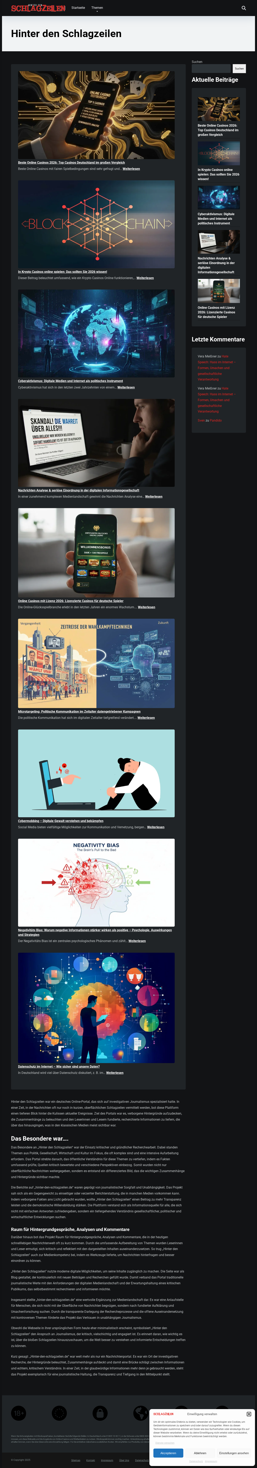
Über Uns (124, 1460)
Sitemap (75, 1460)
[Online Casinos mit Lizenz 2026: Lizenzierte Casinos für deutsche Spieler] (96, 553)
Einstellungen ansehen (234, 1453)
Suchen (197, 62)
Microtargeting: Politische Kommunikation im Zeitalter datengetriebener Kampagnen (79, 711)
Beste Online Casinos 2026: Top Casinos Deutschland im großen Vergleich (71, 162)
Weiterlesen (131, 169)
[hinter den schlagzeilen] (38, 6)
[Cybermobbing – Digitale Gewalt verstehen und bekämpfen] (96, 774)
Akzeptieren (168, 1453)
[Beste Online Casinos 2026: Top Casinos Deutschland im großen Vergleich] (96, 115)
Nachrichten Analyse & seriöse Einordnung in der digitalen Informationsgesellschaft (78, 490)
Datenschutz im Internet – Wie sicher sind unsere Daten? (59, 1066)
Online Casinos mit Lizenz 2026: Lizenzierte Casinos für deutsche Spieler (70, 601)
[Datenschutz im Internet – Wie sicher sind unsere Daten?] (96, 1008)
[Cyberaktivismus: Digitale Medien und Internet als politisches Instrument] (96, 334)
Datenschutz (196, 1461)
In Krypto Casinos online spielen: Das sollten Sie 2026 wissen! (62, 272)
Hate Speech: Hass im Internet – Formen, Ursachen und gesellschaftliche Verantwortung (217, 367)
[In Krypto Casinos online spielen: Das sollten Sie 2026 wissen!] (96, 224)
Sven (201, 420)
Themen (97, 8)
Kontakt (90, 1460)
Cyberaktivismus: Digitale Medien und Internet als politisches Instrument (70, 381)
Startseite (78, 8)
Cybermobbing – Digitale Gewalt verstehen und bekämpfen (60, 821)
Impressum (211, 1461)
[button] (249, 1414)
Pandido (216, 420)
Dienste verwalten (164, 1443)
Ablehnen (200, 1453)
